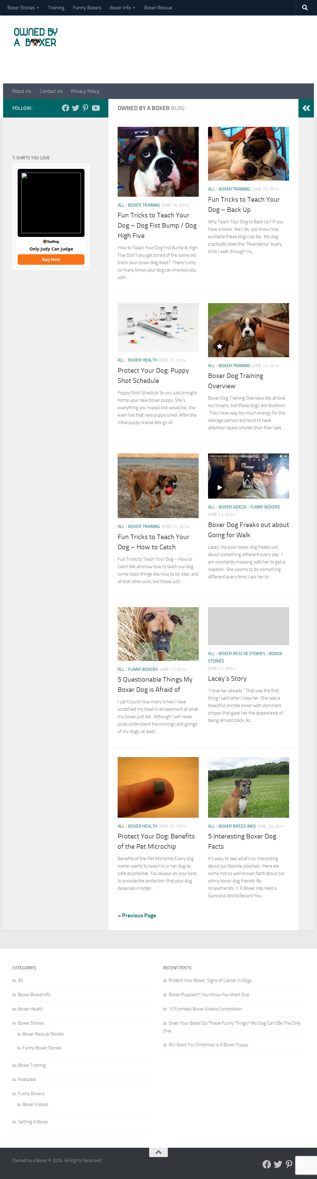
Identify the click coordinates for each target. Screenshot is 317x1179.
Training (56, 8)
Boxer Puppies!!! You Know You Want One (209, 994)
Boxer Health (142, 360)
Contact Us (51, 91)
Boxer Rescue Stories (242, 653)
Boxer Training (144, 205)
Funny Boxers (87, 8)
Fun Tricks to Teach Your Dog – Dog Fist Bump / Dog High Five (157, 225)
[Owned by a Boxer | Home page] (35, 37)
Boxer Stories (21, 8)
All (121, 205)
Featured (27, 1079)
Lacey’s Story (227, 679)
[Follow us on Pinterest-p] (85, 108)
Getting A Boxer (33, 1122)
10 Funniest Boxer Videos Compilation (205, 1009)
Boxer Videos (233, 507)
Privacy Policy (85, 91)
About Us (21, 91)
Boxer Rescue (158, 8)
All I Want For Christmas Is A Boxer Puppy (208, 1045)
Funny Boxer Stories (42, 1048)
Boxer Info (120, 8)
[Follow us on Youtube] (95, 108)
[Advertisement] (192, 53)
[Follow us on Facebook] (65, 108)
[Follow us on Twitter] (75, 108)
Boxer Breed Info (237, 826)
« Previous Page (137, 915)
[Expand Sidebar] (306, 108)
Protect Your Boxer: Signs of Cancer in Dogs (210, 980)
